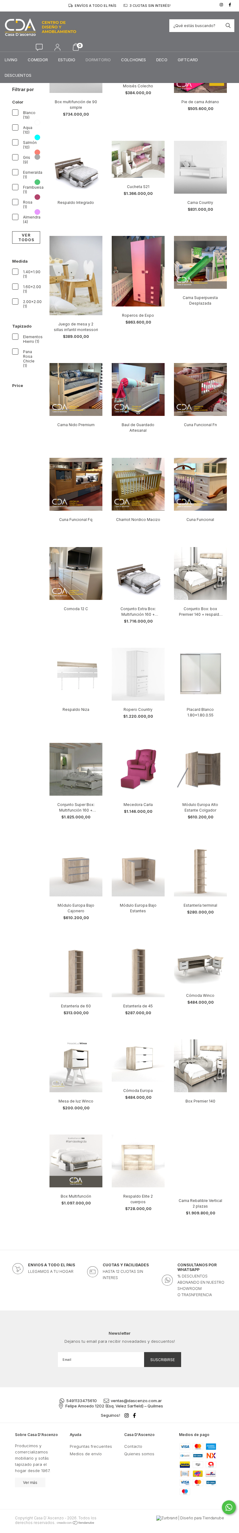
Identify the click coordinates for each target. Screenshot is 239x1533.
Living (11, 59)
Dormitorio (98, 59)
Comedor (38, 59)
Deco (161, 59)
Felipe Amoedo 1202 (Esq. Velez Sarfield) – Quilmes (114, 1405)
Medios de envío (86, 1453)
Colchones (133, 59)
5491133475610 (81, 1400)
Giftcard (188, 59)
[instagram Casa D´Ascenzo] (222, 5)
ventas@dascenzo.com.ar (136, 1400)
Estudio (66, 59)
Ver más (30, 1482)
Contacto (133, 1446)
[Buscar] (228, 25)
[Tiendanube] (75, 1522)
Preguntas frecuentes (91, 1446)
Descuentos (18, 75)
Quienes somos (139, 1453)
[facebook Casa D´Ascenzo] (231, 5)
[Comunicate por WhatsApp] (229, 1507)
